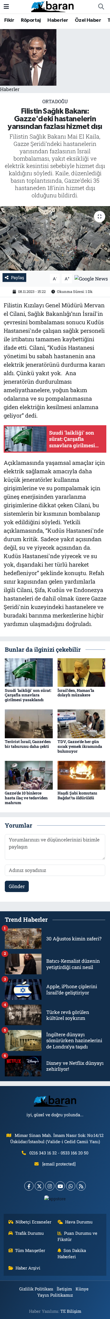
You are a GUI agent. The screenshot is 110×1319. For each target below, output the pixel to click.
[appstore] (55, 1199)
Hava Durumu (79, 1222)
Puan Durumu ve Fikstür (78, 1236)
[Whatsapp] (70, 1186)
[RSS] (81, 1186)
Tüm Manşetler (30, 1250)
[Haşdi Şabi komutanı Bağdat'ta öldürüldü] (81, 775)
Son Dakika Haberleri (72, 1253)
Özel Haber (88, 20)
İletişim (64, 1289)
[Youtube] (60, 1186)
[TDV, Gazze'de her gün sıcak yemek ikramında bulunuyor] (81, 723)
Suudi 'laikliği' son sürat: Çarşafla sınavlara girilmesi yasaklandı (28, 695)
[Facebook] (29, 1186)
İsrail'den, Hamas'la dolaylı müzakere (76, 693)
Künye (82, 1289)
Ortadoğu (55, 101)
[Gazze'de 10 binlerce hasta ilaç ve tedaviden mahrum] (29, 775)
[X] (39, 1186)
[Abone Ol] (91, 278)
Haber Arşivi (28, 1268)
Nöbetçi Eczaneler (33, 1222)
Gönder (17, 886)
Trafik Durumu (29, 1233)
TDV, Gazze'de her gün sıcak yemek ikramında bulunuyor (80, 746)
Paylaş (17, 277)
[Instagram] (49, 1186)
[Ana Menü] (6, 6)
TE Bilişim (70, 1311)
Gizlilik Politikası (36, 1289)
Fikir (9, 20)
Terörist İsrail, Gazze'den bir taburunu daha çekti (28, 744)
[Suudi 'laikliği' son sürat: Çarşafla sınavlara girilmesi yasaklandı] (29, 672)
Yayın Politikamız (55, 1295)
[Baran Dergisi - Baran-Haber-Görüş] (52, 6)
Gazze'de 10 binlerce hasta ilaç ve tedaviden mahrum (26, 797)
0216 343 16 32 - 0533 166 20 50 (58, 1153)
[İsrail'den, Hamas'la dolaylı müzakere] (81, 672)
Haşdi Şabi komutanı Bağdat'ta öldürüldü (77, 795)
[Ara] (101, 6)
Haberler (57, 20)
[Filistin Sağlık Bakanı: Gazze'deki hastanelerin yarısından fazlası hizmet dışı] (55, 238)
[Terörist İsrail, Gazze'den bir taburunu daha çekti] (29, 723)
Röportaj (31, 20)
